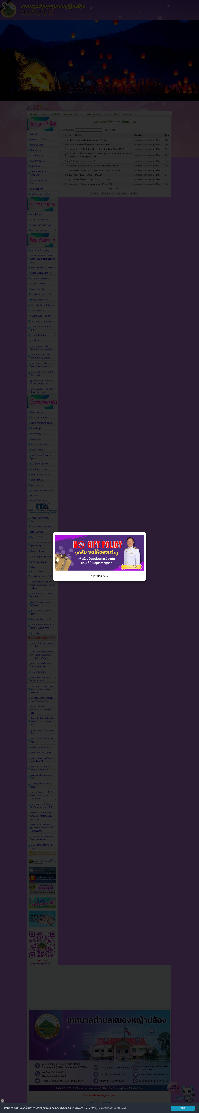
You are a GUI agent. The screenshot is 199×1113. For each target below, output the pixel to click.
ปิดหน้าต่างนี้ (99, 576)
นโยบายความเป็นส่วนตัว (113, 1108)
